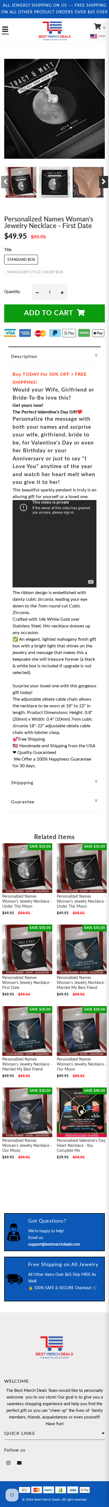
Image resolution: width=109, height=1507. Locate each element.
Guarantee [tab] (22, 802)
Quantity (12, 292)
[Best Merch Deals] (55, 31)
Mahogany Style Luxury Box (35, 272)
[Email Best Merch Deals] (19, 1463)
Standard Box (21, 260)
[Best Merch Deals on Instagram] (8, 1463)
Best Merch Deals (47, 1499)
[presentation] (5, 182)
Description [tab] (24, 356)
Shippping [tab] (22, 783)
